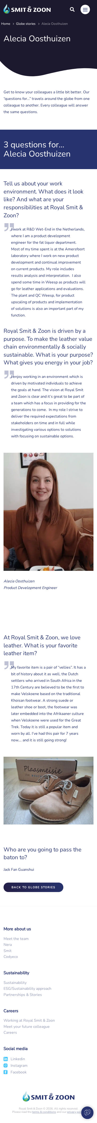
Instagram (19, 1065)
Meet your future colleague (27, 1026)
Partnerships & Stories (23, 994)
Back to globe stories (33, 887)
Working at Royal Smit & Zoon (29, 1020)
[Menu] (85, 9)
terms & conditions (44, 1112)
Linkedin (18, 1059)
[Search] (72, 9)
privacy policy (75, 1112)
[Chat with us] (85, 1112)
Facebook (19, 1072)
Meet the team (16, 938)
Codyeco (11, 956)
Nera (8, 944)
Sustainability (15, 982)
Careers (10, 1032)
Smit (8, 950)
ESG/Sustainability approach (27, 988)
